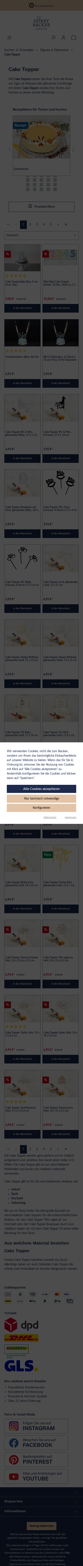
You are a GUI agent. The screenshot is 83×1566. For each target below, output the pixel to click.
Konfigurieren (41, 807)
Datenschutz (50, 817)
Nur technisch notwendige (41, 798)
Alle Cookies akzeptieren (41, 789)
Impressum (70, 817)
